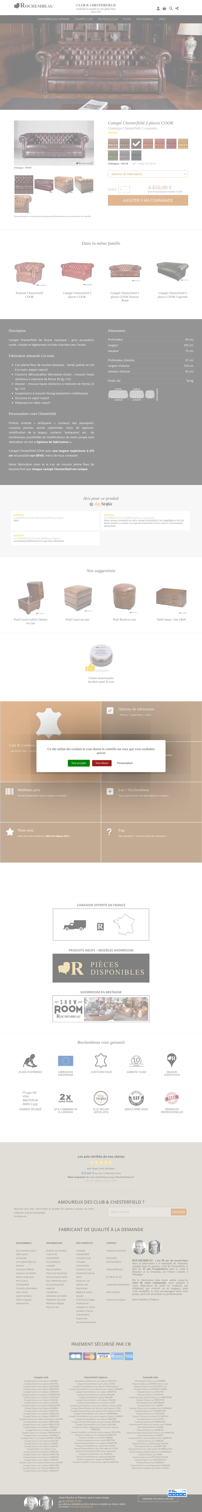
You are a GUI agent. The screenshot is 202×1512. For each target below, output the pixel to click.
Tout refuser (101, 763)
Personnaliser (125, 763)
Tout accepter (78, 763)
